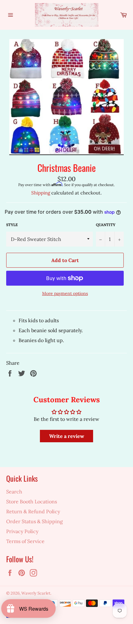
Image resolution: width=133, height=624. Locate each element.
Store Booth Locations (31, 501)
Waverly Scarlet (35, 593)
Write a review (66, 436)
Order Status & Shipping (34, 521)
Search (14, 491)
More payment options (65, 293)
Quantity (105, 224)
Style (12, 224)
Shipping (40, 193)
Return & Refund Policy (33, 511)
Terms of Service (25, 541)
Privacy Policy (22, 531)
